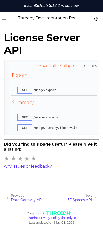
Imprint (32, 218)
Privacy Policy (49, 218)
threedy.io (68, 218)
